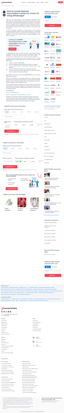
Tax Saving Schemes (5, 334)
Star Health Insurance (5, 298)
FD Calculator (47, 243)
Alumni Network (4, 349)
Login (60, 2)
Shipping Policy (35, 325)
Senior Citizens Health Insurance (28, 375)
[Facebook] (2, 312)
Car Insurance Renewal (6, 363)
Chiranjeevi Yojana (23, 300)
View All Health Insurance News (51, 215)
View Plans (52, 25)
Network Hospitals (48, 127)
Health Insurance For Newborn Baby (46, 292)
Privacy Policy (35, 320)
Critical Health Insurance (27, 370)
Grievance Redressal (37, 322)
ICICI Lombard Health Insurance (53, 298)
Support (42, 2)
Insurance (23, 2)
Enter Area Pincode (7, 126)
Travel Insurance (4, 332)
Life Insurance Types (5, 380)
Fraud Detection (36, 324)
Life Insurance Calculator (49, 237)
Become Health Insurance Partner (28, 382)
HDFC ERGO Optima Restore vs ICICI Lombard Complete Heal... (53, 203)
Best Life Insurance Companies (7, 385)
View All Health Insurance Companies (52, 106)
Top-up (46, 117)
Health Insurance (7, 209)
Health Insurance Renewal (32, 291)
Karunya (46, 300)
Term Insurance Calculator (50, 240)
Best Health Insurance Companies (28, 365)
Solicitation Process (5, 347)
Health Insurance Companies (50, 289)
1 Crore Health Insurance (33, 287)
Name (47, 20)
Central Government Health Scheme (35, 300)
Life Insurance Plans (5, 387)
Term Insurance (4, 327)
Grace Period (47, 140)
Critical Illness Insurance (34, 209)
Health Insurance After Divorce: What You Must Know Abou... (52, 179)
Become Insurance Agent (50, 254)
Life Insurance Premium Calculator (8, 390)
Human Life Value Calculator (50, 222)
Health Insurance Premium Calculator (50, 226)
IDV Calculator (4, 368)
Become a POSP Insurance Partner (28, 379)
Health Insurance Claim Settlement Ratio (23, 289)
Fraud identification (5, 342)
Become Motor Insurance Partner (28, 380)
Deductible (46, 162)
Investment (3, 329)
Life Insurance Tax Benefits (7, 389)
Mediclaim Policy (23, 287)
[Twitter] (10, 312)
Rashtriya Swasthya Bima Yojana (8, 300)
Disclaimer (3, 344)
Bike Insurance (4, 322)
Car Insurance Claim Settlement (8, 372)
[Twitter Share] (4, 15)
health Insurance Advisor (38, 289)
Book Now (12, 49)
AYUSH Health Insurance (49, 130)
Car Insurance (4, 320)
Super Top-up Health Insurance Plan (8, 291)
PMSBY (17, 300)
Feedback (3, 341)
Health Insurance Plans (13, 287)
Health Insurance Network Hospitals (8, 294)
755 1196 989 (6, 315)
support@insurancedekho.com (11, 314)
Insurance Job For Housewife (27, 389)
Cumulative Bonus (48, 159)
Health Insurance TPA (21, 291)
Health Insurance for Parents (7, 292)
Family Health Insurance (43, 291)
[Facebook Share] (4, 12)
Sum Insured (47, 149)
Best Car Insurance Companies (8, 373)
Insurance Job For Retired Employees (29, 392)
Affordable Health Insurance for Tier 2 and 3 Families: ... (52, 212)
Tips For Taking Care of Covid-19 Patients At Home (18, 94)
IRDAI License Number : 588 (48, 399)
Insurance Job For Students (27, 390)
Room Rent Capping (48, 156)
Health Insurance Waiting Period (23, 294)
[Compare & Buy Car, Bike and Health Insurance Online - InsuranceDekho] (6, 2)
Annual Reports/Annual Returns (7, 346)
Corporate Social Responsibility (7, 352)
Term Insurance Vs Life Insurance (8, 384)
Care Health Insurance (15, 298)
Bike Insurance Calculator (49, 233)
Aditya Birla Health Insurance (40, 298)
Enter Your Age (8, 116)
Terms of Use (35, 327)
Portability (46, 146)
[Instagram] (6, 312)
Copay (45, 143)
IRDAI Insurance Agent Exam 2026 (28, 387)
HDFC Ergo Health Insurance (27, 298)
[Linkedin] (8, 312)
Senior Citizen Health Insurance (56, 291)
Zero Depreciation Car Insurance (8, 366)
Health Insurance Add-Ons (50, 133)
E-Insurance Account (37, 330)
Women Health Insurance (19, 292)
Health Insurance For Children (31, 292)
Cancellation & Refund (37, 329)
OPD (45, 136)
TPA (45, 120)
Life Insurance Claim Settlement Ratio (9, 382)
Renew (38, 2)
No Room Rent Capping (49, 153)
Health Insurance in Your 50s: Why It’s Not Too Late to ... (52, 195)
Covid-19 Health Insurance (12, 92)
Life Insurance (3, 325)
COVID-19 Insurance (20, 209)
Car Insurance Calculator (49, 230)
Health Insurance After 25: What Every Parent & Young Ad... (52, 187)
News (46, 2)
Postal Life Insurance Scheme (7, 379)
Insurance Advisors (31, 2)
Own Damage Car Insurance (7, 370)
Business (3, 330)
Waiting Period (47, 123)
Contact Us (3, 339)
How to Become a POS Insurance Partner (30, 385)
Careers (2, 351)
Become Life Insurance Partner (28, 384)
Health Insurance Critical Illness (7, 289)
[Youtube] (4, 312)
